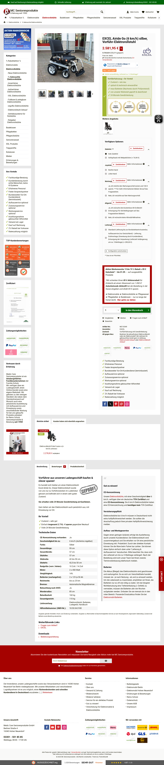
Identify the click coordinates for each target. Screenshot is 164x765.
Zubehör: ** (109, 149)
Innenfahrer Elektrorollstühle (14, 84)
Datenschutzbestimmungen (72, 665)
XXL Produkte (12, 144)
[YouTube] (52, 727)
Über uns (90, 687)
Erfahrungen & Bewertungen (12, 161)
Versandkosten (76, 752)
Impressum (131, 707)
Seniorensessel (12, 140)
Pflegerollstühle (12, 136)
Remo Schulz (132, 697)
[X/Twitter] (110, 403)
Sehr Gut (88, 762)
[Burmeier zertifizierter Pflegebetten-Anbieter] (17, 305)
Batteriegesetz (133, 684)
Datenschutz (132, 700)
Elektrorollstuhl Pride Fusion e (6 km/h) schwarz (52, 447)
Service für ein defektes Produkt (99, 700)
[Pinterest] (115, 403)
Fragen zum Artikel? (139, 318)
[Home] (6, 17)
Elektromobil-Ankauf (127, 340)
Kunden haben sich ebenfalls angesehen (68, 421)
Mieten (9, 156)
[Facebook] (104, 403)
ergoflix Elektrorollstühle (18, 106)
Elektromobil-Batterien (113, 597)
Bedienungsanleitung (49, 637)
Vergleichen (108, 318)
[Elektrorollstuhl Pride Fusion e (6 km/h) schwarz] (51, 435)
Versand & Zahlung (94, 690)
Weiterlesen (47, 692)
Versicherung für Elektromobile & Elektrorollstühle (100, 708)
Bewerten (108, 321)
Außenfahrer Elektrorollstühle (14, 90)
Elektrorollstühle (13, 69)
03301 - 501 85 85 (150, 2)
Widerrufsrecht (92, 694)
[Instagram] (127, 403)
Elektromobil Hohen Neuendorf (140, 690)
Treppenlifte (11, 148)
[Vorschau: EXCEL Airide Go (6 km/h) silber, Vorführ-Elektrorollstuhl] (51, 94)
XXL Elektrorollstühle (17, 96)
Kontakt (89, 684)
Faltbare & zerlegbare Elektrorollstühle (16, 101)
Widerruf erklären (93, 697)
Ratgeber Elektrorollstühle (14, 121)
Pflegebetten (11, 132)
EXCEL (43, 628)
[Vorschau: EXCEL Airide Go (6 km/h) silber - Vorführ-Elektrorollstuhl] (42, 94)
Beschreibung (42, 467)
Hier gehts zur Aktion (126, 300)
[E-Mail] (121, 403)
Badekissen (11, 127)
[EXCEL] (147, 51)
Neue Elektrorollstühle (17, 73)
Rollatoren (10, 152)
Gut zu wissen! (92, 703)
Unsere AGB (132, 703)
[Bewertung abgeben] (120, 45)
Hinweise (99, 763)
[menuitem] (157, 11)
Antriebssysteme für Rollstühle (16, 115)
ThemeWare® (103, 757)
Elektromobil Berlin (135, 687)
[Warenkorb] (157, 11)
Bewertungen (58, 467)
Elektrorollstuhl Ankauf (17, 110)
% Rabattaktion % (13, 61)
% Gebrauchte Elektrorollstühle (14, 78)
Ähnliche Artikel (43, 421)
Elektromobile (12, 65)
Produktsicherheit (77, 467)
